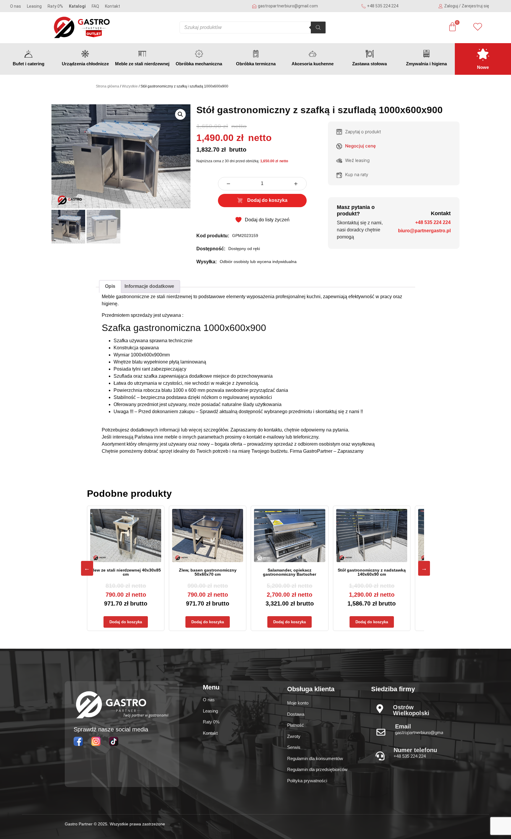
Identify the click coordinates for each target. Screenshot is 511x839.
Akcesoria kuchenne (313, 63)
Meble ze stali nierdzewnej (142, 63)
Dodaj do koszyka (267, 200)
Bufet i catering (28, 63)
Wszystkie (130, 86)
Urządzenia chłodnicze (85, 63)
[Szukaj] (318, 27)
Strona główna (107, 86)
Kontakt (112, 6)
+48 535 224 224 (433, 222)
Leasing (34, 6)
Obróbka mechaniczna (199, 63)
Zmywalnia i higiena (426, 63)
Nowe (483, 67)
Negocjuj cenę (360, 146)
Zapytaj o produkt (363, 131)
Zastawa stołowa (369, 63)
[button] (180, 114)
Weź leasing (357, 160)
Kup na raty (356, 174)
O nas (15, 6)
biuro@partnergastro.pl (424, 230)
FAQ (95, 6)
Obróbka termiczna (256, 63)
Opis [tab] (110, 286)
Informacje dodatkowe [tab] (149, 286)
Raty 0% (55, 6)
